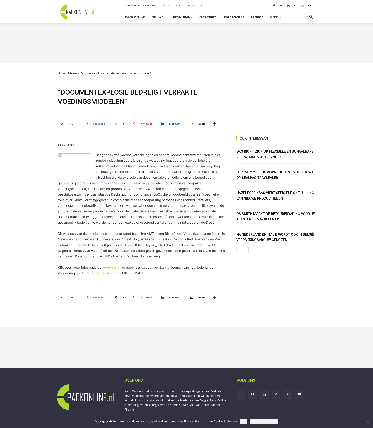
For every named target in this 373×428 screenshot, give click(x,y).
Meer (274, 17)
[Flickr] (281, 6)
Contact (203, 5)
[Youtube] (309, 6)
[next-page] (246, 250)
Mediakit (165, 5)
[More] (214, 124)
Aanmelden (132, 5)
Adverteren (149, 5)
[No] (367, 422)
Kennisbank (183, 17)
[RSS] (295, 6)
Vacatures (208, 17)
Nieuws (157, 17)
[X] (302, 6)
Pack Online (135, 17)
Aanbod (257, 17)
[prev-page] (239, 250)
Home (61, 73)
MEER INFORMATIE (264, 421)
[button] (311, 17)
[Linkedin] (288, 6)
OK (244, 421)
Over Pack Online (184, 5)
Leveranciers (233, 17)
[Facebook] (274, 6)
